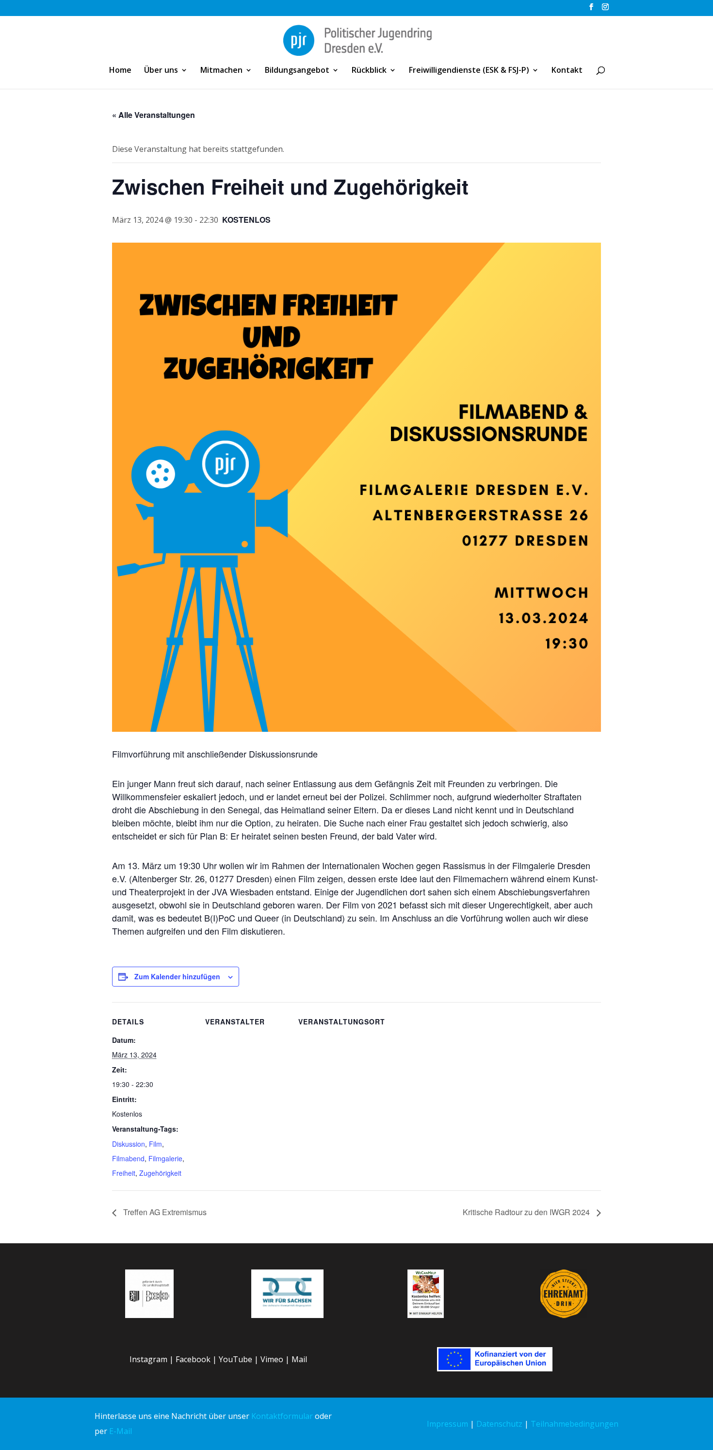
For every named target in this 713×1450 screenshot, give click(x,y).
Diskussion (128, 1144)
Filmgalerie (165, 1158)
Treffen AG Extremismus (164, 1212)
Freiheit (123, 1173)
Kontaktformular (282, 1416)
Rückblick (369, 70)
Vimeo (271, 1359)
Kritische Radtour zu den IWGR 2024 (527, 1212)
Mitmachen (221, 70)
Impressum (447, 1423)
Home (120, 70)
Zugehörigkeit (160, 1173)
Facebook (193, 1359)
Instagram (148, 1359)
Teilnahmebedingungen (574, 1423)
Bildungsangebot (297, 70)
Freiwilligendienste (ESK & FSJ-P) (469, 70)
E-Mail (120, 1431)
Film (155, 1144)
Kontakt (567, 70)
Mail (299, 1359)
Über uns (161, 70)
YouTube (235, 1359)
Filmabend (128, 1158)
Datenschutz (499, 1423)
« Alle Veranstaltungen (153, 114)
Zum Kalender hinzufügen (177, 976)
